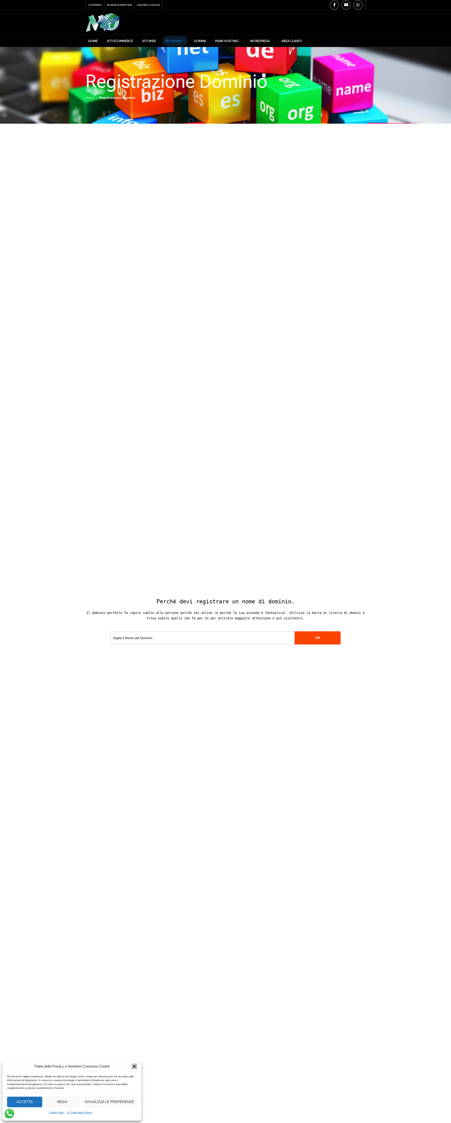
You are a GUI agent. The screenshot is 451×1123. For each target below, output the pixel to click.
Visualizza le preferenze (109, 1102)
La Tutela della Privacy (80, 1112)
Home (90, 97)
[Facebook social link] (334, 5)
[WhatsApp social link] (358, 5)
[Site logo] (103, 22)
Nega (62, 1102)
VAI (317, 638)
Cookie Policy (56, 1112)
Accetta (24, 1102)
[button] (134, 1066)
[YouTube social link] (346, 5)
